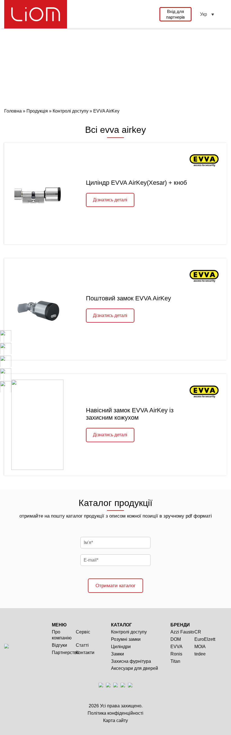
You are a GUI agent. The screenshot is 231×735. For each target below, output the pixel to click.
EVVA (176, 646)
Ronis (176, 654)
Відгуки (59, 645)
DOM (175, 639)
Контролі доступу (129, 632)
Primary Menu (223, 14)
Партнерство (65, 652)
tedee (200, 654)
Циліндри (121, 646)
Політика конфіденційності (115, 713)
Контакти (85, 652)
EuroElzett (204, 639)
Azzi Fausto (182, 632)
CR (197, 632)
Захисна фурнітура (131, 661)
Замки (117, 654)
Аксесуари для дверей (134, 668)
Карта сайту (115, 720)
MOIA (200, 646)
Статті (82, 645)
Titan (175, 661)
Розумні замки (126, 639)
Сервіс (83, 632)
